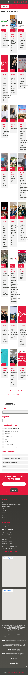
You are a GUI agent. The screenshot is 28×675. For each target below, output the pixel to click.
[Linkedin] (26, 2)
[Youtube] (22, 2)
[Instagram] (24, 2)
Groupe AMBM (18, 526)
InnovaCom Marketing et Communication (16, 672)
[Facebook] (15, 2)
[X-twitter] (19, 2)
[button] (2, 2)
